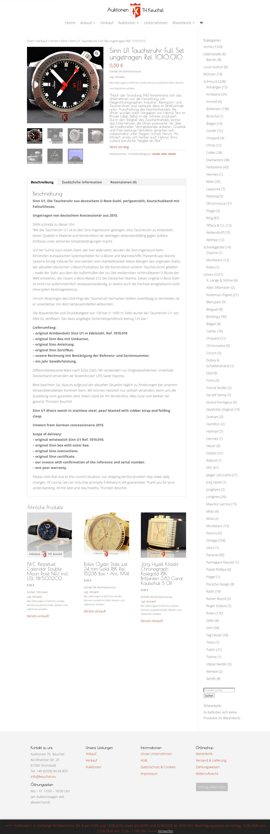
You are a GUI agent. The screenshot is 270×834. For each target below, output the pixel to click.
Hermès (212, 174)
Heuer (211, 446)
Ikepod (211, 460)
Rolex (210, 267)
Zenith (211, 678)
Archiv (156, 154)
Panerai (212, 555)
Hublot (211, 453)
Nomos (211, 533)
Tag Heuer (214, 635)
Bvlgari (211, 123)
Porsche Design (218, 584)
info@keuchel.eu (43, 776)
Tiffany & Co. (215, 225)
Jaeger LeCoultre (218, 475)
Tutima (211, 656)
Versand (119, 77)
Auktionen (93, 767)
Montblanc (214, 260)
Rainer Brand (216, 598)
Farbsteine (214, 167)
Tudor (210, 649)
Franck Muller (216, 387)
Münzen (210, 74)
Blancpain (213, 302)
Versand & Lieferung (211, 760)
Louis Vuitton (213, 67)
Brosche (212, 116)
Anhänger (213, 87)
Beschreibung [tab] (42, 182)
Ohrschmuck (216, 203)
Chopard (212, 138)
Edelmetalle (212, 54)
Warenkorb (181, 23)
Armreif (211, 101)
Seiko (210, 620)
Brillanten (213, 109)
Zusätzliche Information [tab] (82, 182)
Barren (211, 59)
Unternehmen (156, 23)
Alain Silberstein (218, 287)
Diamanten (214, 160)
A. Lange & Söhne (219, 280)
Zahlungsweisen (208, 767)
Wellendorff (215, 232)
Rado (210, 591)
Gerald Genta (216, 395)
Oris (209, 548)
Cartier (211, 130)
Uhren (54, 41)
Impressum (149, 773)
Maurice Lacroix (218, 504)
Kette (210, 181)
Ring (209, 218)
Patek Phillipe (216, 569)
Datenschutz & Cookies (158, 767)
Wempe (212, 240)
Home (70, 23)
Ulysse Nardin (216, 664)
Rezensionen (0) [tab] (123, 182)
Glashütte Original (219, 409)
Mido (210, 511)
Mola (210, 518)
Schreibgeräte (214, 247)
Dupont (212, 252)
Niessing (212, 196)
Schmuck (210, 81)
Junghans (213, 489)
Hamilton (213, 424)
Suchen (209, 695)
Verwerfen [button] (165, 831)
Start (30, 41)
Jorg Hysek (214, 482)
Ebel (209, 373)
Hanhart (212, 431)
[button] (96, 53)
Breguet (212, 309)
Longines (213, 496)
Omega (211, 540)
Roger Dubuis (216, 606)
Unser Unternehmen (156, 754)
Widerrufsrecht (207, 773)
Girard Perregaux (219, 402)
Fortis (210, 380)
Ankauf (86, 23)
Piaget (210, 211)
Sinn (64, 41)
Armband (213, 94)
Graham (212, 417)
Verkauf (106, 23)
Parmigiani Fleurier (220, 562)
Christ (210, 145)
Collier (211, 152)
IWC (209, 467)
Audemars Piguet (219, 295)
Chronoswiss (215, 345)
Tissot (210, 642)
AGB (144, 760)
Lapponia (213, 189)
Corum (211, 353)
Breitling (212, 316)
